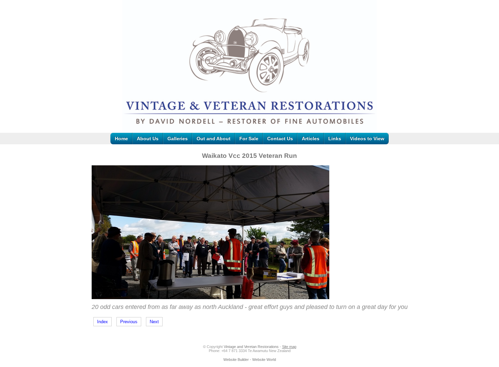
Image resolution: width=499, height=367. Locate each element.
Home (121, 138)
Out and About (213, 138)
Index (102, 321)
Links (334, 138)
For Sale (248, 138)
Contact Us (280, 138)
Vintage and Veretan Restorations (251, 347)
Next (154, 321)
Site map (289, 347)
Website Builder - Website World (249, 359)
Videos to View (367, 138)
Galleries (177, 138)
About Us (148, 138)
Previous (128, 321)
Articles (310, 138)
